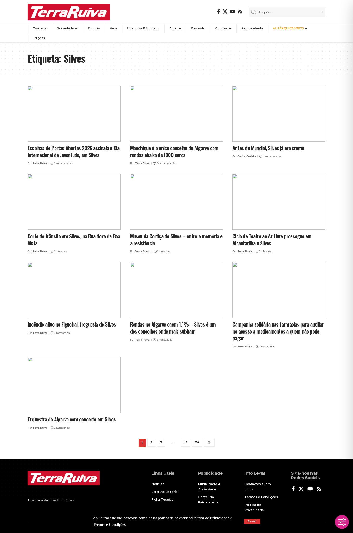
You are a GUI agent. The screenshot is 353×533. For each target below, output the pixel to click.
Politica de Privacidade (210, 518)
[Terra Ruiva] (69, 12)
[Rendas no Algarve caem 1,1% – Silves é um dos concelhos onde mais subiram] (176, 290)
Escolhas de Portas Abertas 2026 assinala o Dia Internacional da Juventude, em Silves (73, 151)
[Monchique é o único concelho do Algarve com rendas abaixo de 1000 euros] (176, 114)
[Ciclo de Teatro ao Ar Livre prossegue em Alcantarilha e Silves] (278, 202)
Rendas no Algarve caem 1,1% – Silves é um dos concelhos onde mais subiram (173, 327)
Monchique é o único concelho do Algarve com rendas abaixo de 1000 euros (174, 151)
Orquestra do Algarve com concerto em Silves (72, 419)
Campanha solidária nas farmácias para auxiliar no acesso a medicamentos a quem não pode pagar (277, 331)
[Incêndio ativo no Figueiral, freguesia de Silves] (74, 290)
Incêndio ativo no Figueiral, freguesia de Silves (72, 324)
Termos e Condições (109, 524)
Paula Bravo (142, 251)
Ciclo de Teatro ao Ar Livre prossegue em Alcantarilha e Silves (271, 239)
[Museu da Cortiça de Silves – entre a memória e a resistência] (176, 202)
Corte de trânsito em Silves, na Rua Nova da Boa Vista (74, 239)
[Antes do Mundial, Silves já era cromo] (278, 114)
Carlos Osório (246, 156)
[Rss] (240, 11)
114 (197, 442)
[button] (252, 521)
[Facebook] (218, 11)
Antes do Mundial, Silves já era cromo (268, 148)
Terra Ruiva (39, 163)
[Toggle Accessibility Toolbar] (342, 521)
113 (185, 442)
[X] (225, 11)
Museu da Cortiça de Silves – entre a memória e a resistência (176, 239)
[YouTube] (233, 11)
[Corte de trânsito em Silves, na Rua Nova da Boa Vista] (74, 202)
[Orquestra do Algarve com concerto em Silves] (74, 385)
